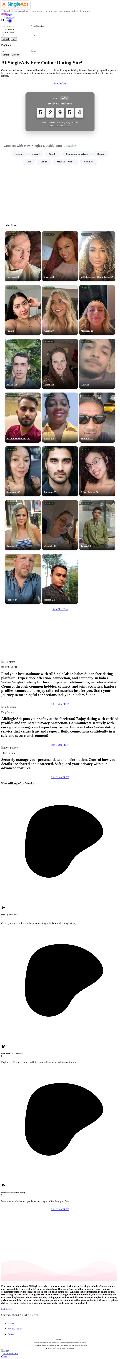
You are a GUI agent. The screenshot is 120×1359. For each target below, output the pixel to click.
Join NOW (60, 83)
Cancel (5, 39)
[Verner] (23, 579)
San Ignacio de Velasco (77, 154)
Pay (13, 39)
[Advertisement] (60, 193)
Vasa (29, 162)
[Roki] (97, 364)
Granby (53, 154)
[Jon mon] (60, 471)
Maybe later (60, 708)
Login (9, 15)
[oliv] (23, 310)
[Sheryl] (60, 256)
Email (34, 51)
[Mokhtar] (97, 418)
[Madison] (97, 310)
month (11, 29)
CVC (33, 35)
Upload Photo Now (61, 701)
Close (15, 1353)
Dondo (44, 162)
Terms (11, 1323)
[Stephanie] (23, 471)
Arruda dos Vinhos (65, 162)
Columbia (88, 162)
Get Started (6, 1309)
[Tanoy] (97, 525)
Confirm (15, 55)
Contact (11, 1334)
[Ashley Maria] (97, 471)
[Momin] (60, 579)
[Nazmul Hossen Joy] (23, 418)
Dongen (101, 154)
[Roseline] (23, 525)
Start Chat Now (60, 609)
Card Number (37, 26)
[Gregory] (23, 256)
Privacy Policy (15, 1328)
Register (10, 17)
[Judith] (60, 310)
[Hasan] (23, 364)
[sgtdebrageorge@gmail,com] (97, 256)
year (12, 32)
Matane (19, 154)
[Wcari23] (60, 525)
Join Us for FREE (60, 745)
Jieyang (36, 154)
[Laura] (60, 364)
